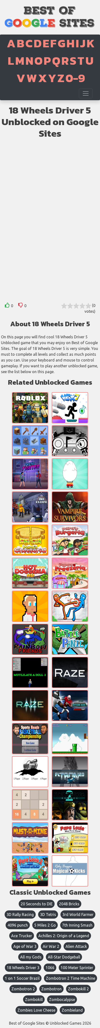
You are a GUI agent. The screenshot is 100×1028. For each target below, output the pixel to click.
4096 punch (18, 925)
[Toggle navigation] (85, 93)
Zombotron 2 (23, 989)
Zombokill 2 (78, 989)
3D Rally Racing (20, 914)
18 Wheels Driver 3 (23, 967)
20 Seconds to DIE (37, 904)
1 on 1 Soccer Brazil (22, 978)
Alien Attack (76, 946)
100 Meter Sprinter (77, 967)
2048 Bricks (69, 904)
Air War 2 (51, 946)
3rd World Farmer (77, 914)
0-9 (75, 78)
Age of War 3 (24, 946)
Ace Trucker (21, 936)
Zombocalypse (62, 999)
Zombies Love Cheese (36, 1010)
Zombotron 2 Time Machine (70, 978)
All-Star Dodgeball (64, 957)
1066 (50, 967)
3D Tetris (48, 914)
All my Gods (31, 957)
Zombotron (51, 989)
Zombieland (72, 1010)
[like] (7, 306)
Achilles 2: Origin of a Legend (63, 936)
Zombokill (34, 999)
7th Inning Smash (77, 925)
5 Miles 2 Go (45, 925)
